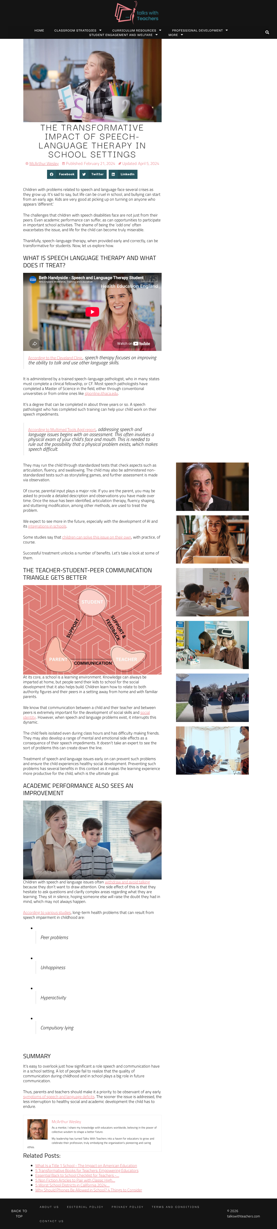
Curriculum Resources (134, 30)
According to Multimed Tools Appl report (62, 429)
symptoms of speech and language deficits (58, 1096)
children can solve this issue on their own (96, 537)
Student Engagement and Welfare (121, 34)
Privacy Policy (128, 1206)
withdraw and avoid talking (127, 882)
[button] (267, 32)
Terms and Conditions (176, 1206)
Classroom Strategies (75, 30)
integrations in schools (47, 526)
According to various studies (47, 912)
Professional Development (197, 30)
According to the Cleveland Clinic (55, 358)
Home (39, 30)
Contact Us (52, 1221)
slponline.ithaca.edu (101, 393)
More (173, 34)
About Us (49, 1206)
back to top (19, 1213)
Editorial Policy (85, 1206)
